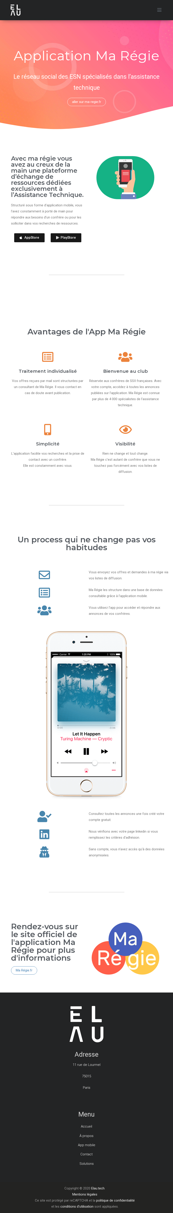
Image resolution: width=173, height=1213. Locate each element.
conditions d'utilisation (77, 1206)
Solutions (87, 1164)
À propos (86, 1136)
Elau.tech (98, 1188)
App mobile (86, 1145)
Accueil (86, 1126)
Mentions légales (84, 1194)
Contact (86, 1154)
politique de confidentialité (115, 1200)
